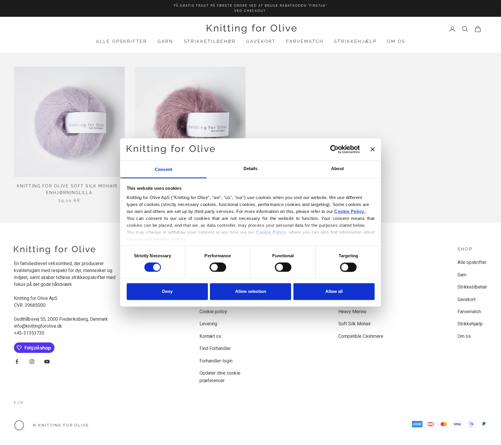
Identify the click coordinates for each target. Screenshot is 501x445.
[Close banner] (373, 149)
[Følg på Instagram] (32, 361)
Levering (208, 324)
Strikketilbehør (210, 41)
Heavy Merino (352, 311)
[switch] (218, 267)
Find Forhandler (215, 348)
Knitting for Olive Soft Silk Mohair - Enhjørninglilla (69, 189)
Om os (396, 41)
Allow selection (250, 291)
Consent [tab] (163, 169)
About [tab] (337, 168)
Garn (165, 41)
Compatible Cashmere (360, 336)
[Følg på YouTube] (47, 361)
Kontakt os (210, 336)
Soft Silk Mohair (354, 324)
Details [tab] (251, 168)
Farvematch (305, 41)
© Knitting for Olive (61, 425)
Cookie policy (213, 311)
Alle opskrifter (121, 41)
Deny (167, 291)
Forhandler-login (216, 361)
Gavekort (261, 41)
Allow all (334, 291)
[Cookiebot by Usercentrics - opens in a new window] (334, 149)
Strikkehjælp (355, 41)
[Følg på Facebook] (17, 361)
